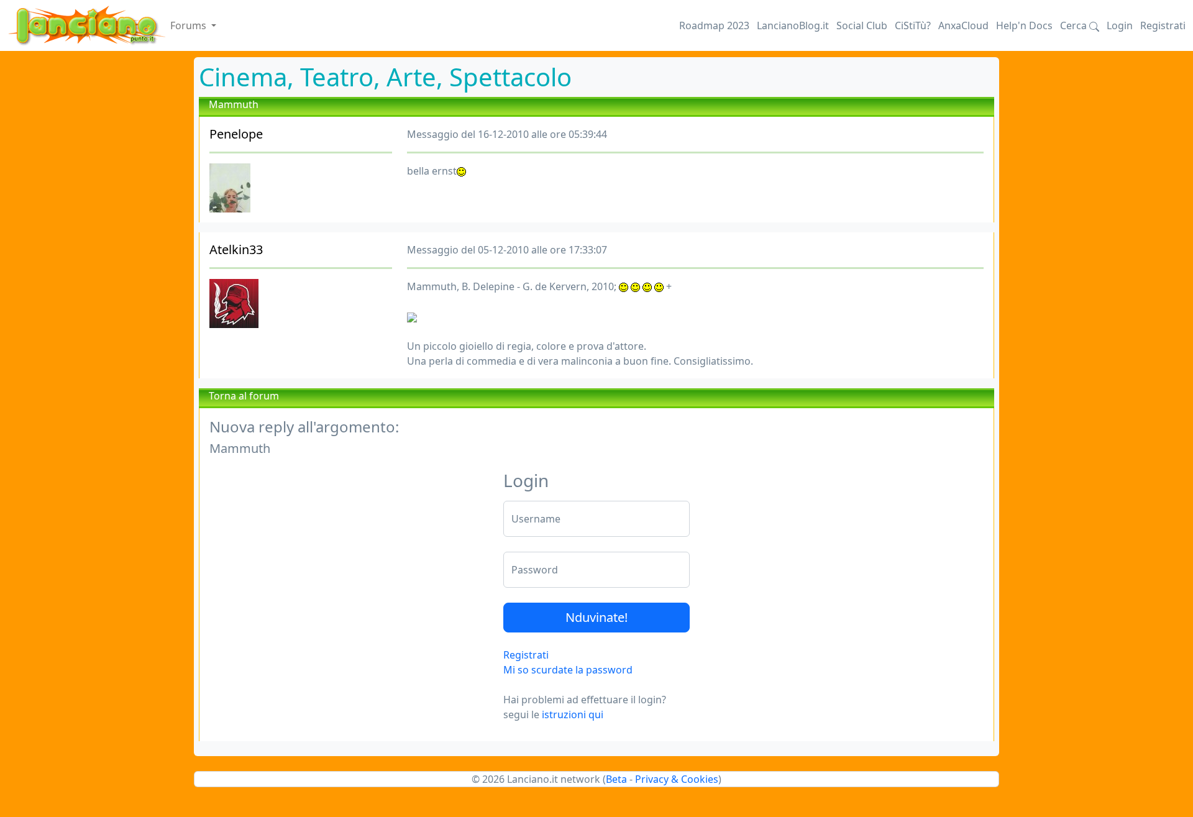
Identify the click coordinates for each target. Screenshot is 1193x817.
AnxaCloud (963, 25)
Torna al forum (244, 396)
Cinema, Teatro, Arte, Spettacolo (385, 77)
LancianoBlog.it (793, 25)
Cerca (1074, 25)
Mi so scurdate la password (568, 670)
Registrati (1163, 25)
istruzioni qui (572, 714)
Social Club (861, 25)
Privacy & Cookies (676, 779)
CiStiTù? (913, 25)
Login (1120, 25)
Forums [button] (189, 25)
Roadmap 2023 (714, 25)
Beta (616, 779)
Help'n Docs (1024, 25)
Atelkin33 (236, 249)
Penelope (236, 134)
